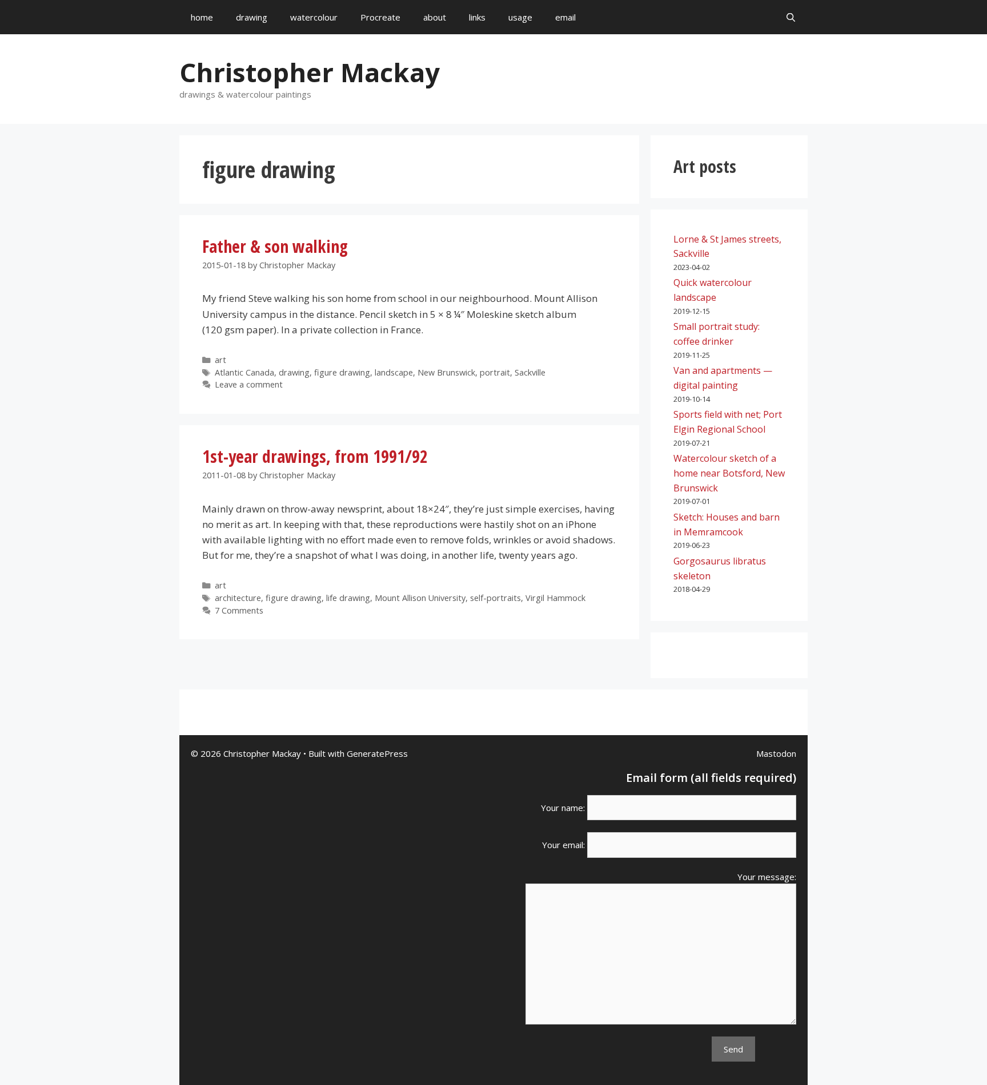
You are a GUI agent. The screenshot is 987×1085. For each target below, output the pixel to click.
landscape (394, 372)
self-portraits (495, 597)
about (434, 17)
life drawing (348, 597)
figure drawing (342, 372)
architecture (238, 597)
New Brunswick (446, 372)
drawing (251, 17)
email (565, 17)
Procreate (380, 17)
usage (520, 17)
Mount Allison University (420, 597)
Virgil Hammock (555, 597)
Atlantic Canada (244, 372)
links (477, 17)
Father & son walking (275, 246)
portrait (495, 372)
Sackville (530, 372)
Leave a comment (249, 384)
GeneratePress (377, 753)
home (202, 17)
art (220, 359)
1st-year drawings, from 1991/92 (315, 456)
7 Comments (239, 610)
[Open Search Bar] (791, 17)
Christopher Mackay (309, 72)
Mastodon (776, 753)
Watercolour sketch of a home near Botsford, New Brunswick (729, 473)
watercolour (314, 17)
